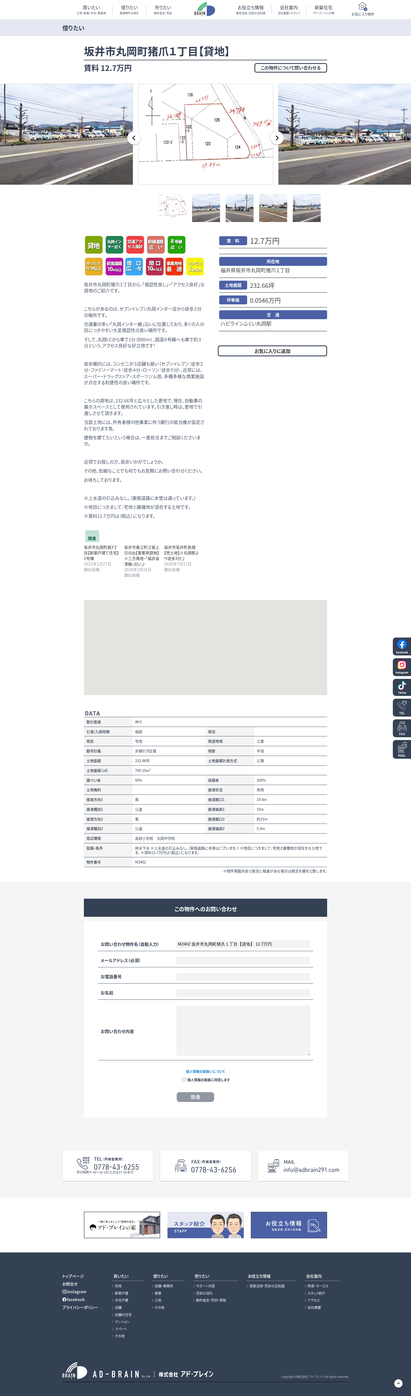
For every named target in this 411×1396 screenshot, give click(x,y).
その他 (120, 1336)
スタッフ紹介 (316, 1293)
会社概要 (314, 1307)
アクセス (314, 1300)
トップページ (73, 1276)
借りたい (129, 9)
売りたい (163, 9)
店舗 (118, 1307)
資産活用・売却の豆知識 (267, 1286)
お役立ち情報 (250, 9)
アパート (121, 1329)
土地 (158, 1300)
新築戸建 (121, 1293)
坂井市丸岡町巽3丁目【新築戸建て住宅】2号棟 (101, 552)
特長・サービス (318, 1286)
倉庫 (158, 1293)
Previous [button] (134, 138)
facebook (76, 1299)
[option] (205, 134)
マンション (122, 1321)
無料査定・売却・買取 (211, 1300)
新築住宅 (323, 9)
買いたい (91, 9)
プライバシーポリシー (80, 1307)
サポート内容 (205, 1286)
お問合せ (69, 1284)
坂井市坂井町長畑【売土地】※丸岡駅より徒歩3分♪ (181, 552)
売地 (118, 1286)
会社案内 (289, 9)
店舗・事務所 (164, 1286)
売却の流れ (204, 1293)
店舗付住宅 (123, 1315)
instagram (76, 1291)
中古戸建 (121, 1300)
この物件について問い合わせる (291, 67)
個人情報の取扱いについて (205, 1071)
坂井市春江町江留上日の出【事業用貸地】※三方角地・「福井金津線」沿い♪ (141, 555)
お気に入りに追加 (272, 350)
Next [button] (277, 138)
